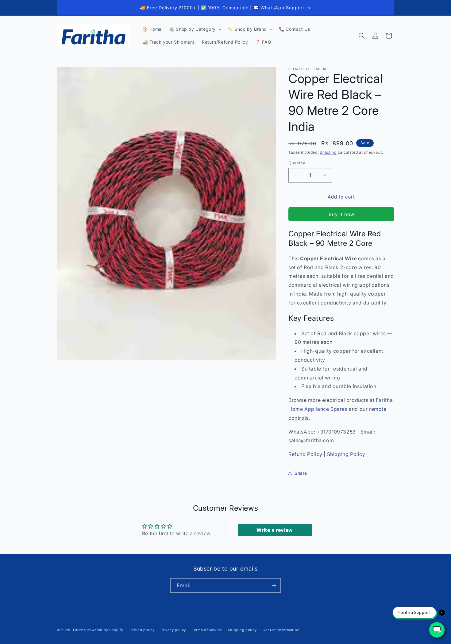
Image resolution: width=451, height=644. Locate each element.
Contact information (281, 630)
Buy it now (341, 214)
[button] (194, 29)
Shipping (328, 152)
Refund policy (142, 630)
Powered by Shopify (105, 630)
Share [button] (301, 473)
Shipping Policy (346, 454)
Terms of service (207, 630)
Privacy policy (173, 630)
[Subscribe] (273, 585)
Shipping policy (242, 630)
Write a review (274, 530)
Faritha (79, 630)
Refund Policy (305, 454)
